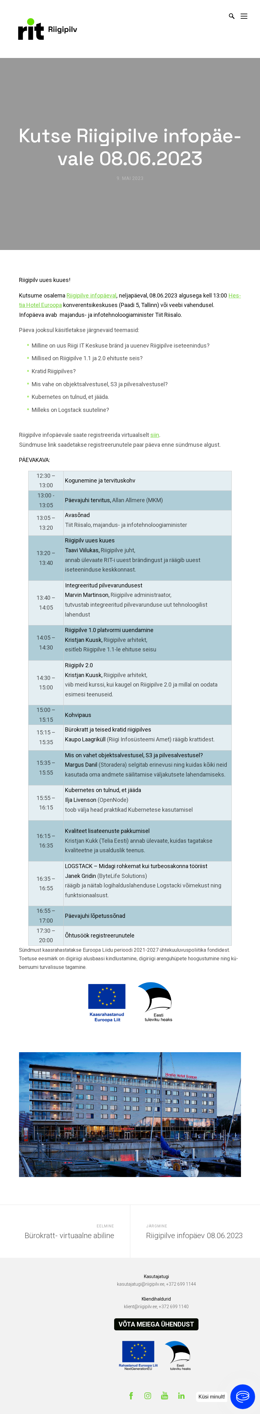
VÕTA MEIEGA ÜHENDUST (156, 1324)
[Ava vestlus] (243, 1397)
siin (154, 435)
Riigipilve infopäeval (91, 295)
